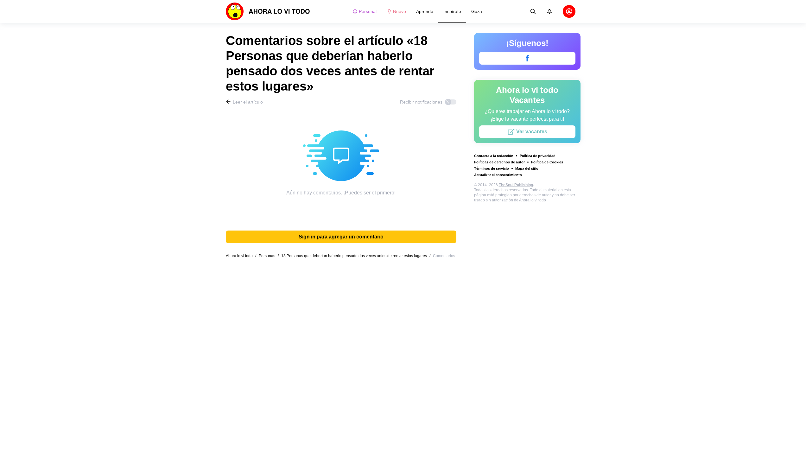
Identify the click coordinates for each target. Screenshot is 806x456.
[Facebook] (527, 58)
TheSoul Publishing (516, 185)
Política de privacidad (537, 156)
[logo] (268, 11)
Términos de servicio (491, 168)
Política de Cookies (547, 162)
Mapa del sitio (526, 168)
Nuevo (399, 11)
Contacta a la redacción (493, 156)
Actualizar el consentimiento (498, 175)
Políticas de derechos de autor (499, 162)
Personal (368, 11)
